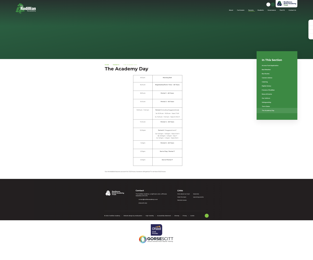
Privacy (185, 215)
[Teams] (310, 28)
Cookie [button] (192, 215)
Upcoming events (198, 197)
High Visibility (150, 215)
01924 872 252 (143, 203)
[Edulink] (310, 24)
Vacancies (196, 194)
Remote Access (182, 200)
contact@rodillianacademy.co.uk (148, 199)
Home (107, 64)
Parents (116, 64)
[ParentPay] (310, 35)
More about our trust (183, 194)
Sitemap (176, 215)
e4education (138, 215)
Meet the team (181, 197)
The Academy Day (130, 64)
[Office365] (310, 31)
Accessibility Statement (164, 215)
